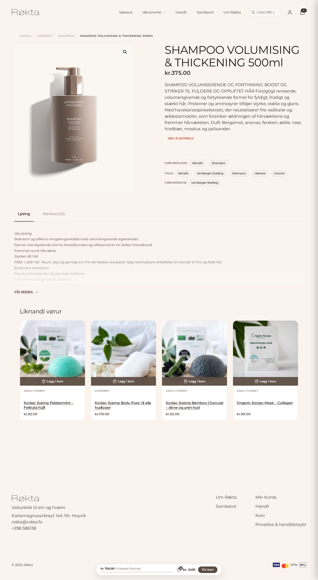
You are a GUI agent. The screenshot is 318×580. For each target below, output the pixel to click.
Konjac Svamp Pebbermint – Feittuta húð (48, 405)
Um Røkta (232, 12)
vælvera (260, 173)
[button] (125, 52)
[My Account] (290, 12)
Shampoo (66, 36)
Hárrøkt (45, 36)
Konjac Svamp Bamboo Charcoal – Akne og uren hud (194, 405)
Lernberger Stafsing (204, 182)
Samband (205, 12)
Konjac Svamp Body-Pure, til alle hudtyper (123, 405)
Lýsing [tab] (24, 214)
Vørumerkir (152, 12)
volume (279, 173)
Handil (181, 12)
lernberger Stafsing (210, 173)
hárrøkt (183, 173)
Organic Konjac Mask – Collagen (265, 403)
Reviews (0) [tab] (54, 214)
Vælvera (125, 12)
